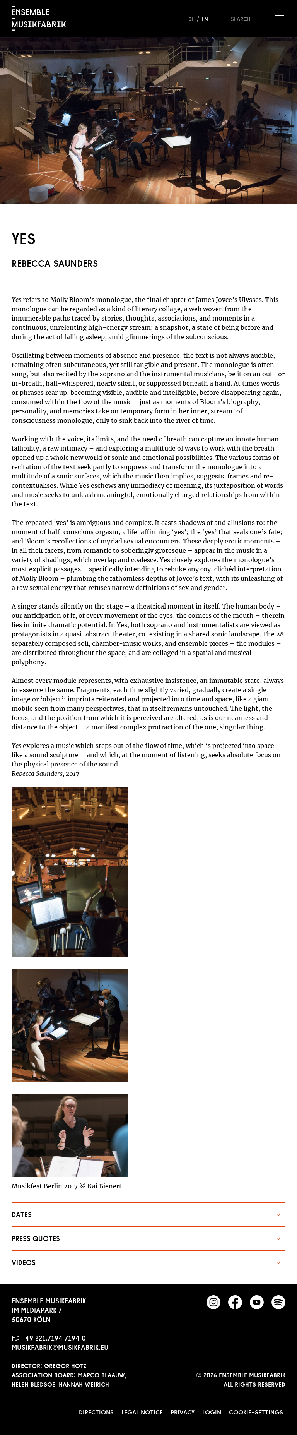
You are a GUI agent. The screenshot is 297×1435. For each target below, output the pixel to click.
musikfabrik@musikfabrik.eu (60, 1346)
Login (211, 1411)
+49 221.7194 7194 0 (53, 1337)
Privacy (183, 1411)
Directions (96, 1411)
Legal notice (142, 1411)
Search (241, 18)
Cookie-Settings (256, 1411)
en (204, 18)
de (191, 18)
